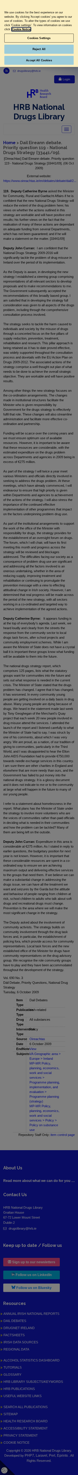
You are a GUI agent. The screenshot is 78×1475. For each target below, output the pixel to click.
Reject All (39, 49)
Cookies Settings (38, 38)
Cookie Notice (21, 29)
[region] (39, 33)
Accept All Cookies (39, 60)
